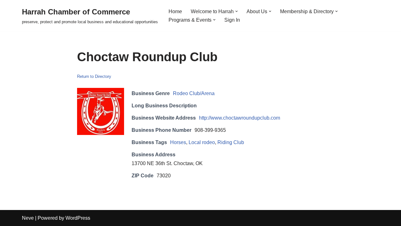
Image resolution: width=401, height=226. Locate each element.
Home (175, 11)
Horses (178, 142)
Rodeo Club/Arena (194, 93)
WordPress (77, 218)
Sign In (232, 20)
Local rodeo (202, 142)
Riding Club (230, 142)
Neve (28, 218)
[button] (236, 11)
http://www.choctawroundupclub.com (239, 118)
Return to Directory (94, 76)
